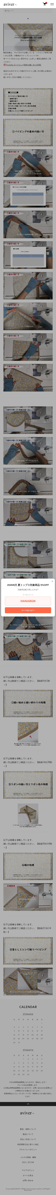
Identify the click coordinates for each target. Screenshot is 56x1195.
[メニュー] (52, 4)
